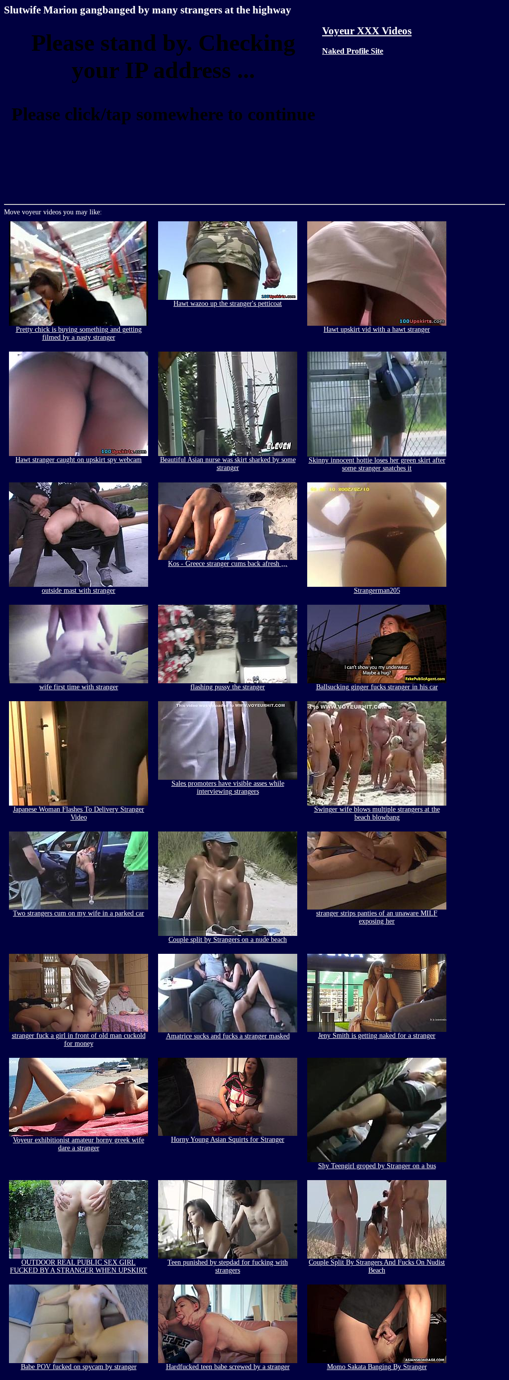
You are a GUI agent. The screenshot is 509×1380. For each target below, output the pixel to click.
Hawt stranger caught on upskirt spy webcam (78, 459)
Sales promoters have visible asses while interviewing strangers (227, 787)
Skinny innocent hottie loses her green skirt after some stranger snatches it (377, 464)
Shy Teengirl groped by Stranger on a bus (377, 1166)
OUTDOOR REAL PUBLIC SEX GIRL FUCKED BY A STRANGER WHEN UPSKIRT (78, 1266)
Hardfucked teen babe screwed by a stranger (228, 1367)
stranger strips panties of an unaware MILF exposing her (376, 917)
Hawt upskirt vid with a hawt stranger (377, 329)
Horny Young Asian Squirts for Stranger (227, 1139)
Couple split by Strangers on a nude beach (228, 939)
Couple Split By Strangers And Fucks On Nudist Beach (377, 1266)
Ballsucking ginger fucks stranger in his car (377, 687)
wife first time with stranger (78, 687)
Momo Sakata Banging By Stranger (377, 1367)
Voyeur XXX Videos (367, 31)
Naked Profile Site (352, 51)
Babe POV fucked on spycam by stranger (79, 1367)
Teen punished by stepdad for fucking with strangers (228, 1266)
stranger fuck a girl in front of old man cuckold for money (79, 1039)
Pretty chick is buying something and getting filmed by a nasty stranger (79, 333)
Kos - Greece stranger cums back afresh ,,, (227, 563)
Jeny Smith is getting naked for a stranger (376, 1035)
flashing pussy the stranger (227, 687)
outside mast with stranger (78, 590)
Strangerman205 (377, 590)
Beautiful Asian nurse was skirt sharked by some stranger (228, 463)
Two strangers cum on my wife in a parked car (78, 913)
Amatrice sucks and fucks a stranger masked (228, 1036)
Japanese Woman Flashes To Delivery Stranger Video (78, 813)
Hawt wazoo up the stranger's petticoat (227, 303)
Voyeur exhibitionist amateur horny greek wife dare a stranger (78, 1144)
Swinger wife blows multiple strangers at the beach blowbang (377, 813)
